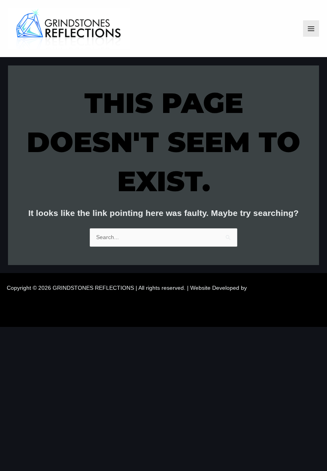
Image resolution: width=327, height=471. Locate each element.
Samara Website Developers (284, 288)
